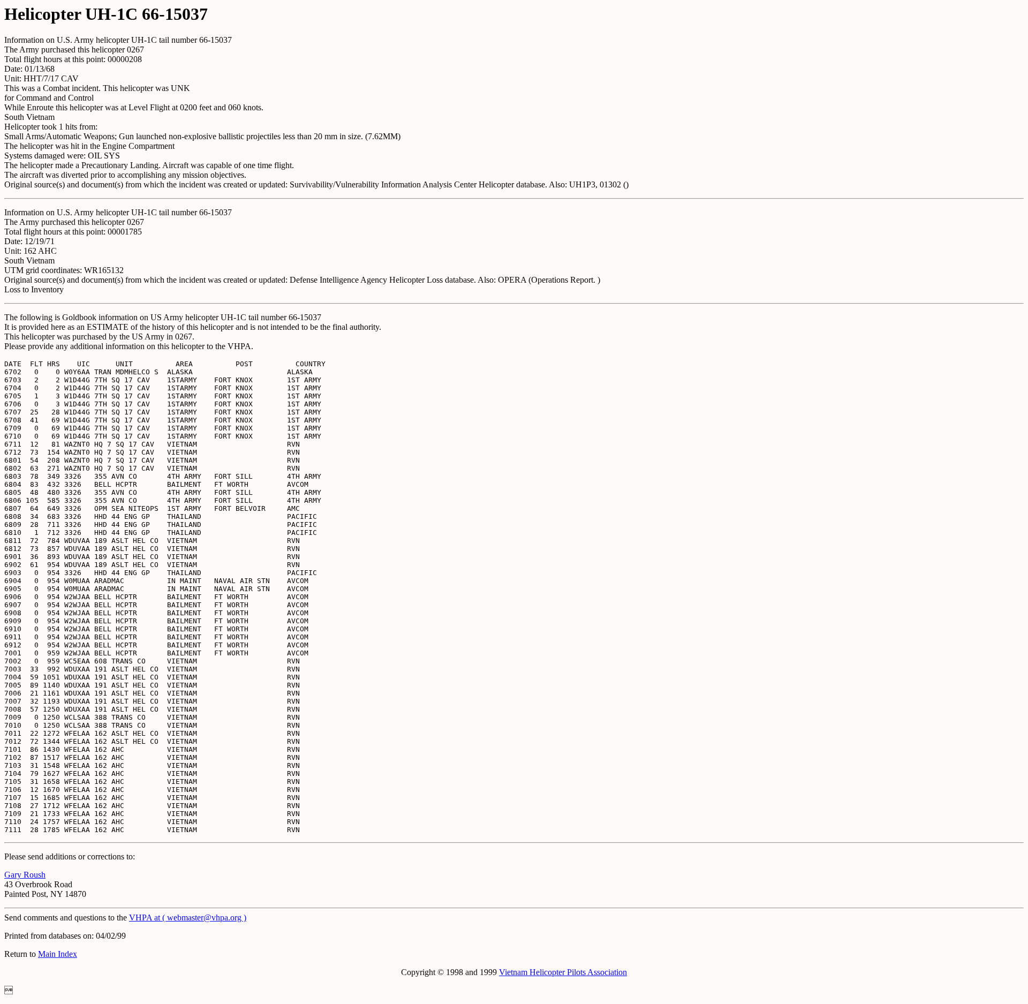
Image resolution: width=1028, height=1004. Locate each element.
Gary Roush (25, 874)
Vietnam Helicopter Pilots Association (563, 972)
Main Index (57, 953)
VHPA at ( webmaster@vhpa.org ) (187, 917)
